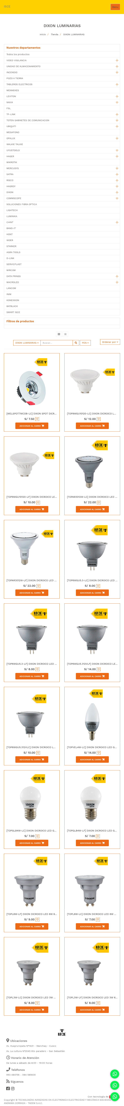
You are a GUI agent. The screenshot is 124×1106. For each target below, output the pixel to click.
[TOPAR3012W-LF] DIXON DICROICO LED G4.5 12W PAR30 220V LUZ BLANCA (51, 580)
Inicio (43, 34)
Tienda (54, 34)
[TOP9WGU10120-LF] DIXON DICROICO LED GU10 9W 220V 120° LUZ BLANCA (51, 496)
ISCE (7, 6)
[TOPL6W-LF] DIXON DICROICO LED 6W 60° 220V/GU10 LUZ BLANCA (46, 914)
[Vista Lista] (65, 334)
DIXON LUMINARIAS (73, 34)
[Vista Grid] (59, 334)
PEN (84, 342)
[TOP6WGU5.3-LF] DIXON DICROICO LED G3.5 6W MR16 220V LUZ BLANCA (50, 663)
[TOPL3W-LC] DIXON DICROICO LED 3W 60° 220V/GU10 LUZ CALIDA (46, 997)
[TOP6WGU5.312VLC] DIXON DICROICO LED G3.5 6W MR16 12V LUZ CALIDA (50, 747)
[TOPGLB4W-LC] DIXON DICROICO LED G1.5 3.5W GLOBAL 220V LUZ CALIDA (51, 830)
